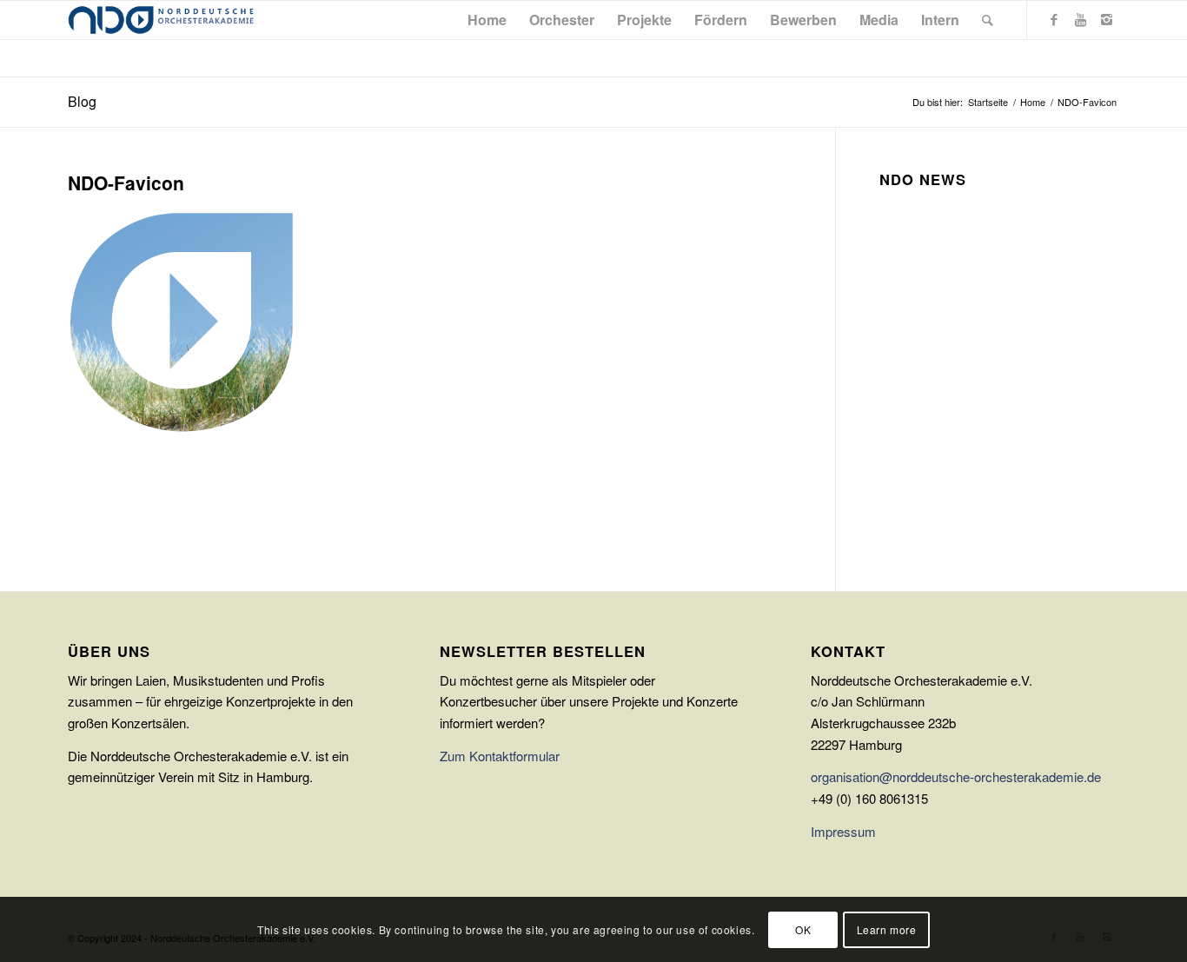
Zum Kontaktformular (500, 755)
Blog (82, 101)
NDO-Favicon (126, 182)
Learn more (887, 928)
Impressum (843, 831)
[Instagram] (1106, 19)
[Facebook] (1054, 19)
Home (1032, 102)
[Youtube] (1080, 19)
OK (803, 928)
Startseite (988, 102)
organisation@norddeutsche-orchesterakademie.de (956, 776)
